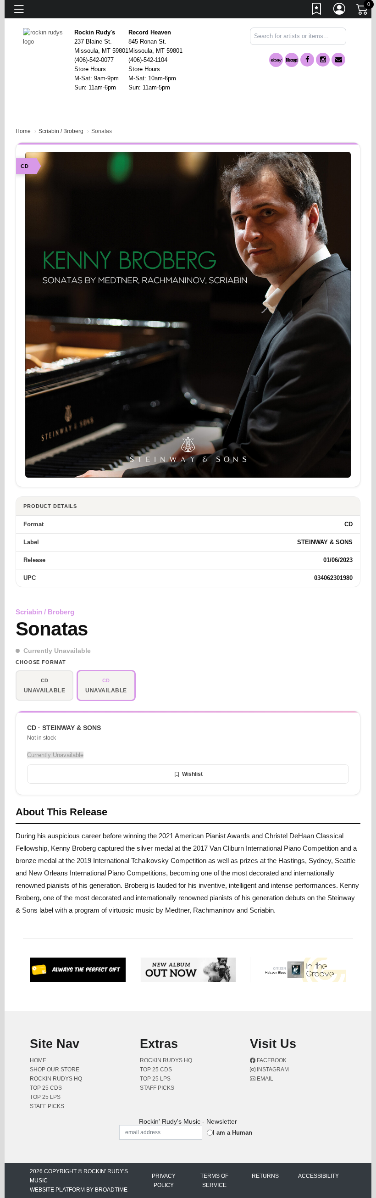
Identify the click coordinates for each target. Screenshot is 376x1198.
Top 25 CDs (46, 1088)
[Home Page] (45, 36)
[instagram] (323, 59)
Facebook (271, 1060)
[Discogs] (291, 60)
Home (23, 131)
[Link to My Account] (339, 10)
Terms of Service (214, 1180)
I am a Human (232, 1132)
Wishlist (192, 774)
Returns (265, 1176)
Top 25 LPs (45, 1097)
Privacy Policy (164, 1180)
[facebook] (307, 59)
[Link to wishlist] (316, 10)
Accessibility (318, 1176)
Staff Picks (47, 1106)
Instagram (272, 1069)
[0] (362, 11)
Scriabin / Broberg (61, 131)
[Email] (338, 59)
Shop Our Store (54, 1069)
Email (264, 1078)
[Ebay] (276, 60)
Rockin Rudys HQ (56, 1078)
